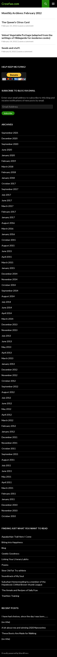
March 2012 (7, 420)
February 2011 (9, 493)
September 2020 (10, 144)
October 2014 (9, 285)
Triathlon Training (10, 596)
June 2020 (7, 149)
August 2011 (8, 459)
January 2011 (8, 499)
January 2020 (8, 155)
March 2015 (7, 262)
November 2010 (9, 510)
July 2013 (6, 335)
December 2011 (9, 437)
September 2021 (10, 132)
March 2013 (7, 358)
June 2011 (7, 471)
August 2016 (8, 223)
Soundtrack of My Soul (13, 576)
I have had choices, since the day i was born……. (25, 616)
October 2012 (9, 380)
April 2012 (7, 414)
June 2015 (7, 251)
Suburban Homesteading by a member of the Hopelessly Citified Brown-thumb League (24, 583)
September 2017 (10, 189)
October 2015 (9, 240)
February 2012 (9, 426)
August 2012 (8, 392)
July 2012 (6, 397)
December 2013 (9, 324)
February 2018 (9, 172)
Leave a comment (25, 26)
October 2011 (9, 448)
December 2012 (9, 369)
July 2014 (6, 302)
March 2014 (7, 318)
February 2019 (9, 161)
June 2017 (7, 200)
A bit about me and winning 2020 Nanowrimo (24, 627)
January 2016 (8, 234)
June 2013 (7, 341)
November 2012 (9, 375)
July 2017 (6, 194)
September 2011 (10, 454)
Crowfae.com (10, 3)
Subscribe (8, 113)
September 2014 (10, 290)
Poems (5, 565)
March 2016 (7, 228)
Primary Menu (53, 4)
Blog (4, 548)
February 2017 (9, 211)
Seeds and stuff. (11, 48)
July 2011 (6, 465)
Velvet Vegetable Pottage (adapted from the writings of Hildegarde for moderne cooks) (27, 36)
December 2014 (9, 273)
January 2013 (8, 364)
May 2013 (6, 347)
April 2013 (7, 352)
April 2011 (7, 482)
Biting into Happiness (12, 542)
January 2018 (8, 178)
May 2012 (6, 409)
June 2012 (7, 403)
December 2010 (9, 505)
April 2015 (7, 256)
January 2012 (8, 431)
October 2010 (9, 516)
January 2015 (8, 268)
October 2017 (9, 183)
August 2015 (8, 245)
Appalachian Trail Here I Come (16, 536)
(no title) (6, 622)
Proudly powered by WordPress (15, 653)
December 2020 (9, 138)
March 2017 (7, 206)
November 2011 (9, 442)
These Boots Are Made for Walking (19, 633)
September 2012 (10, 386)
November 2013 (9, 330)
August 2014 (8, 296)
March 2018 (7, 166)
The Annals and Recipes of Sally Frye (20, 590)
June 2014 (7, 307)
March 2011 (7, 488)
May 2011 (6, 476)
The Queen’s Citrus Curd (15, 22)
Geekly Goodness (10, 553)
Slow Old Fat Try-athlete (14, 570)
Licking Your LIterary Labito (15, 559)
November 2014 (9, 279)
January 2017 (8, 217)
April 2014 (7, 313)
